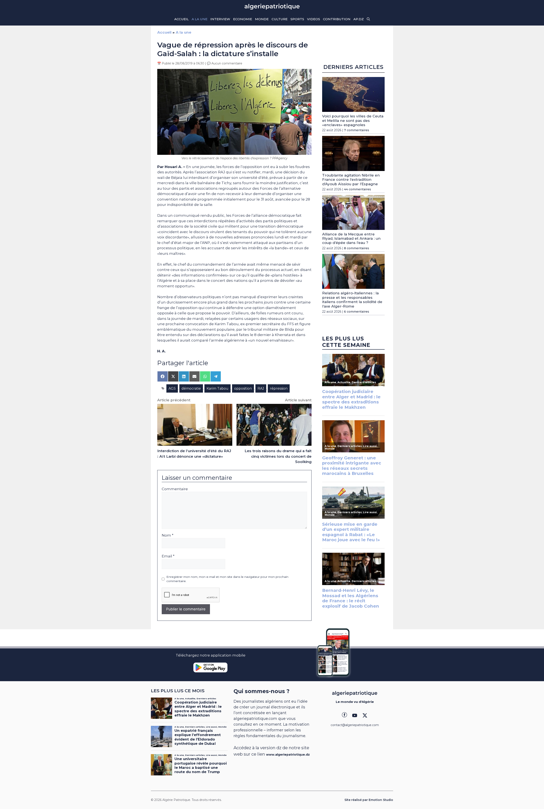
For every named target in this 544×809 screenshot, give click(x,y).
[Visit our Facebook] (344, 715)
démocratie (191, 388)
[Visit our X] (364, 715)
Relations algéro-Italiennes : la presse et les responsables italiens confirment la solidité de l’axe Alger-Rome (352, 299)
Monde (262, 19)
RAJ (261, 388)
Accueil (181, 19)
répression (279, 388)
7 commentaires (356, 130)
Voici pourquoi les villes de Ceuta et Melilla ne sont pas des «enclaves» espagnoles (352, 120)
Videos (313, 19)
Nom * (167, 535)
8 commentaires (356, 248)
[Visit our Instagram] (354, 715)
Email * (168, 556)
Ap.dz (358, 19)
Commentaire (175, 489)
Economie (242, 19)
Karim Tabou (217, 388)
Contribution (336, 19)
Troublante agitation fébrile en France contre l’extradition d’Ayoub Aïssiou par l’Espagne (351, 179)
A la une (199, 19)
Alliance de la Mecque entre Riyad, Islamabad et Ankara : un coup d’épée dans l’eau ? (351, 238)
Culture (280, 19)
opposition (243, 388)
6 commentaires (356, 311)
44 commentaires (357, 189)
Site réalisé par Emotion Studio (368, 800)
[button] (368, 19)
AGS (172, 388)
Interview (220, 19)
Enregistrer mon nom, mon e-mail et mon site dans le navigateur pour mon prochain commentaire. (227, 579)
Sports (297, 19)
